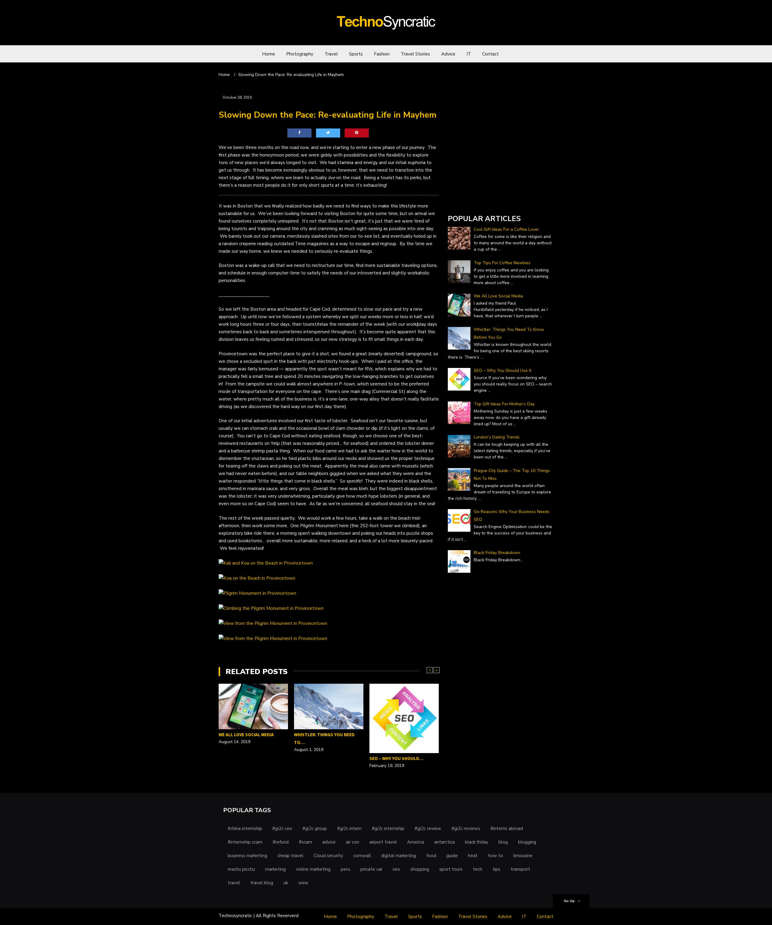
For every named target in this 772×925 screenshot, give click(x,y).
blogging (527, 842)
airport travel (383, 842)
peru (345, 869)
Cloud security (328, 856)
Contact (490, 54)
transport (520, 869)
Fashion (382, 54)
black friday (476, 842)
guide (452, 856)
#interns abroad (506, 828)
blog (503, 842)
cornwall (362, 856)
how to (495, 856)
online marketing (313, 869)
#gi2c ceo (282, 828)
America (415, 842)
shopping (419, 869)
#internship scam (245, 842)
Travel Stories (415, 54)
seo (396, 869)
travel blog (261, 883)
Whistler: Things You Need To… (324, 738)
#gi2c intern (349, 828)
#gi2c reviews (465, 828)
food (431, 856)
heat (473, 856)
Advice (448, 54)
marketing (275, 869)
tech (477, 869)
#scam (305, 842)
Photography (299, 54)
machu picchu (241, 869)
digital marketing (398, 856)
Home (268, 54)
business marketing (247, 856)
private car (371, 869)
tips (496, 869)
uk (285, 883)
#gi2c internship (388, 828)
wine (303, 883)
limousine (523, 856)
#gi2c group (314, 828)
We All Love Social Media (246, 734)
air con (352, 842)
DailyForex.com (463, 201)
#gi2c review (428, 828)
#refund (281, 842)
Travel (331, 54)
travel (234, 883)
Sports (356, 54)
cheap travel (290, 856)
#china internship (245, 828)
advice (329, 842)
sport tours (451, 869)
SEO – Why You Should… (396, 758)
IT (469, 54)
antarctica (444, 842)
